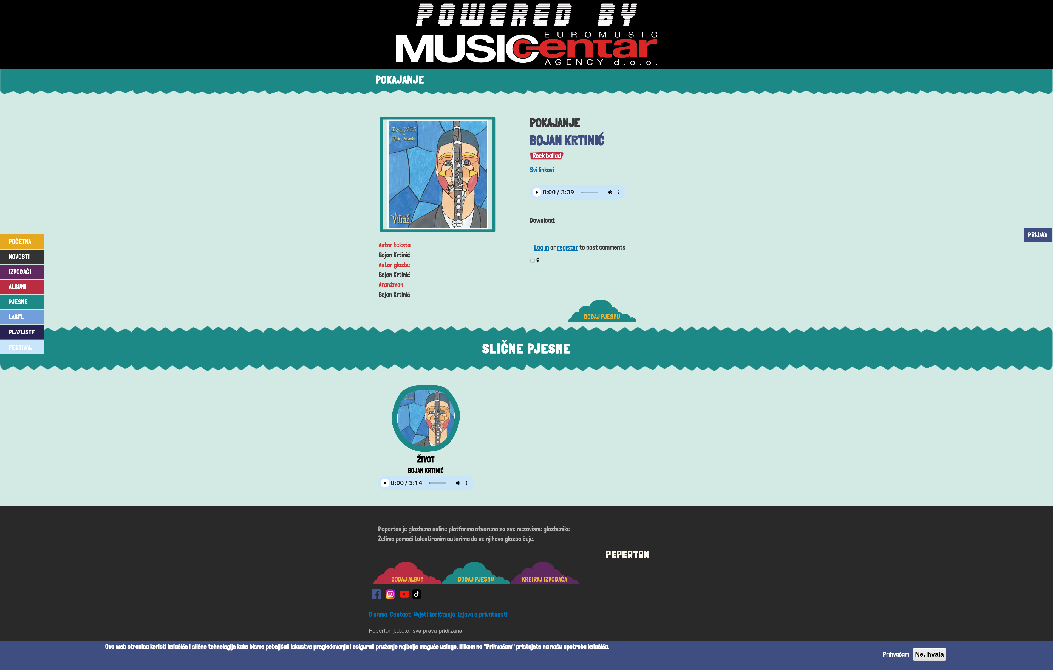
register (567, 247)
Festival (20, 347)
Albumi (17, 287)
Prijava (1037, 235)
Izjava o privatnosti (483, 614)
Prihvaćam (896, 654)
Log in (541, 247)
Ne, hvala (929, 654)
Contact (400, 614)
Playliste (22, 332)
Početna (20, 241)
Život (425, 459)
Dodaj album (407, 579)
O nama (378, 614)
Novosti (19, 257)
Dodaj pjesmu (602, 317)
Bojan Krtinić (567, 140)
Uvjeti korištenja (434, 614)
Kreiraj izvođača (544, 579)
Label (16, 317)
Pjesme (18, 302)
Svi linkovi (542, 170)
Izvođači (20, 272)
